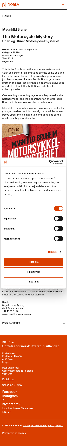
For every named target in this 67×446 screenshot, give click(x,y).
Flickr (6, 412)
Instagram (10, 396)
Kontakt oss (8, 379)
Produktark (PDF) (11, 323)
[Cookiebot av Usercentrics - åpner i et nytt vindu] (49, 162)
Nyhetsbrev (11, 404)
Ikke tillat (33, 281)
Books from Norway (17, 408)
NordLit (59, 425)
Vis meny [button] (63, 5)
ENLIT (51, 425)
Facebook (9, 392)
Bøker (6, 16)
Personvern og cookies (14, 433)
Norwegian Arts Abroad (35, 425)
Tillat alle (33, 261)
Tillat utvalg (33, 271)
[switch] (58, 218)
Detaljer (52, 251)
